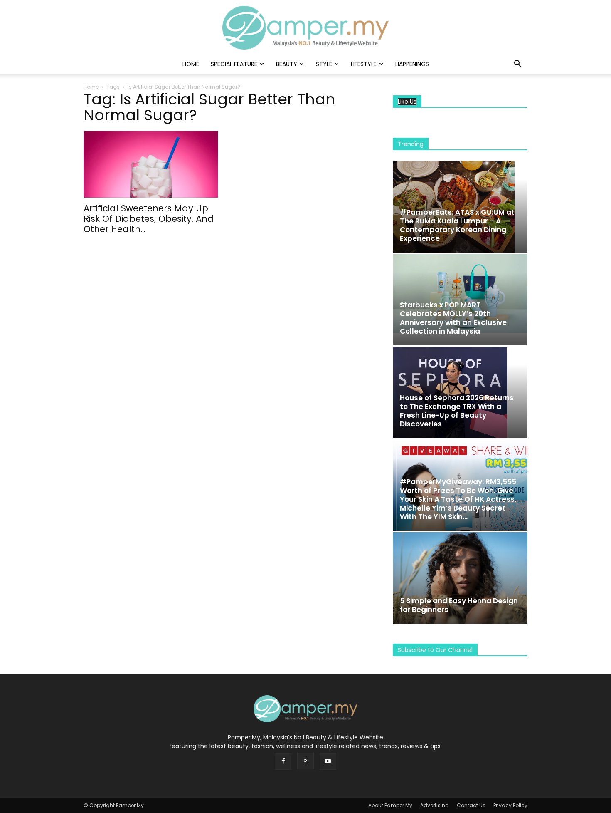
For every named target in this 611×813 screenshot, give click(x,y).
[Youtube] (328, 761)
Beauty (286, 64)
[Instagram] (305, 761)
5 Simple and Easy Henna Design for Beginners (459, 605)
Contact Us (471, 805)
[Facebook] (283, 761)
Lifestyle (364, 64)
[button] (517, 65)
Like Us (407, 101)
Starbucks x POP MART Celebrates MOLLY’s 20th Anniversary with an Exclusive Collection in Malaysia (453, 318)
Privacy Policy (510, 805)
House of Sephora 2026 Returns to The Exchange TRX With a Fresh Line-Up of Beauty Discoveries (457, 411)
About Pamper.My (390, 805)
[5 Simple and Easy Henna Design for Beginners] (460, 578)
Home (190, 64)
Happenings (412, 64)
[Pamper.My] (305, 28)
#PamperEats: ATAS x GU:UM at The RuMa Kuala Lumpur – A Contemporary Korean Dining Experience (457, 225)
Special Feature (234, 64)
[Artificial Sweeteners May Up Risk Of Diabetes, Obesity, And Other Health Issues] (151, 164)
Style (324, 64)
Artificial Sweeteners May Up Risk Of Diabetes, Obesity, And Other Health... (149, 218)
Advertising (434, 805)
